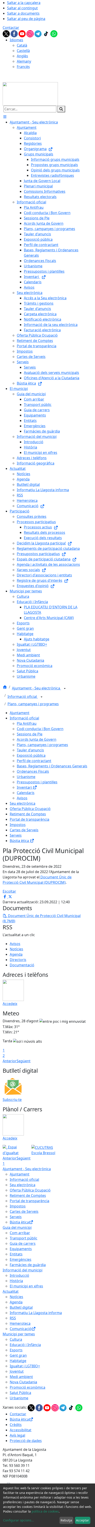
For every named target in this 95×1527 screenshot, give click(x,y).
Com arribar (20, 1232)
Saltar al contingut (22, 8)
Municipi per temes (19, 1334)
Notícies (16, 949)
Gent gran (18, 1355)
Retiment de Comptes (28, 814)
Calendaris (25, 792)
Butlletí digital (21, 1307)
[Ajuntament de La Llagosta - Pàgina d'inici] (30, 93)
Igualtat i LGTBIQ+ (25, 1366)
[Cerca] (61, 109)
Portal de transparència (29, 819)
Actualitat (11, 1291)
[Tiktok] (46, 33)
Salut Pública (20, 1392)
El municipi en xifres (26, 1286)
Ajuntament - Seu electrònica (36, 688)
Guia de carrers (23, 1243)
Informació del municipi (22, 1270)
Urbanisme (26, 776)
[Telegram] (38, 33)
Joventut (17, 1371)
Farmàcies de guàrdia (28, 1264)
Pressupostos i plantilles (37, 782)
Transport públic (23, 1238)
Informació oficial (23, 696)
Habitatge (18, 1360)
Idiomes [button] (16, 40)
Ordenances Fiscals (33, 771)
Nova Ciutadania (23, 1382)
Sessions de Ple (29, 734)
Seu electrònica (22, 803)
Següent (23, 1060)
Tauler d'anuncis (30, 750)
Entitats (16, 1254)
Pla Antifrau (26, 723)
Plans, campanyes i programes (33, 703)
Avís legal (17, 1435)
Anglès (22, 56)
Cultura (16, 1339)
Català (22, 45)
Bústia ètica (20, 840)
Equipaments (21, 1248)
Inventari (25, 787)
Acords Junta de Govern (36, 739)
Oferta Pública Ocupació (30, 808)
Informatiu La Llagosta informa (36, 1312)
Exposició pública (31, 755)
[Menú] (5, 116)
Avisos (22, 798)
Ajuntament (19, 712)
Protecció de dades (26, 1440)
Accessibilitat (20, 1430)
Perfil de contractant (34, 760)
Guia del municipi (17, 1227)
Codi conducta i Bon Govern (40, 728)
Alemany (24, 61)
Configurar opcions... (18, 1520)
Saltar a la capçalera (23, 2)
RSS (13, 1318)
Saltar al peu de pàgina (26, 18)
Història (16, 1280)
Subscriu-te (12, 1099)
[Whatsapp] (53, 33)
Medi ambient (21, 1376)
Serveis (16, 835)
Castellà (23, 50)
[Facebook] (15, 33)
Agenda (16, 954)
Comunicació (20, 1328)
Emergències (20, 1259)
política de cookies (45, 1511)
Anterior (10, 1060)
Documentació (22, 965)
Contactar (11, 27)
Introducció (19, 1275)
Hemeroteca (20, 1323)
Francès (23, 66)
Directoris (18, 959)
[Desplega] (64, 688)
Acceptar (82, 1520)
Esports (16, 1350)
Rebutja (66, 1520)
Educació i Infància (25, 1344)
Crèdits (16, 1424)
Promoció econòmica (27, 1387)
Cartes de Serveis (24, 830)
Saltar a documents (23, 13)
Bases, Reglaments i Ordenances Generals (52, 766)
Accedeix (10, 1003)
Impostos (18, 824)
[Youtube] (23, 33)
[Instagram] (30, 33)
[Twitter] (7, 33)
